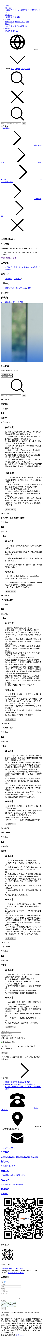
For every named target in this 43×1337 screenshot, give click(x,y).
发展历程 (23, 10)
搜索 (24, 123)
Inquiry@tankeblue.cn (8, 1148)
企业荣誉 (31, 10)
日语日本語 (25, 69)
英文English (15, 69)
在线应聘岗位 (10, 509)
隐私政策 (4, 1268)
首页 (7, 6)
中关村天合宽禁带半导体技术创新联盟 (20, 1084)
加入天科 (8, 24)
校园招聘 (23, 26)
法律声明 (11, 1268)
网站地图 (19, 1268)
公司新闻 (8, 17)
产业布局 (34, 1157)
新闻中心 (8, 15)
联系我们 (8, 28)
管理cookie (20, 1335)
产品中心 (8, 19)
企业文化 (16, 10)
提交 (3, 1308)
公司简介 (8, 10)
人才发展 (8, 26)
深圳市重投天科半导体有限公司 (17, 1082)
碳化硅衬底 (9, 22)
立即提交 (4, 1053)
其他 (27, 22)
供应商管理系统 (11, 31)
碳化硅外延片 (20, 22)
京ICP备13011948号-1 (9, 258)
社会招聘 (16, 26)
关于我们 (8, 8)
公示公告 (16, 17)
